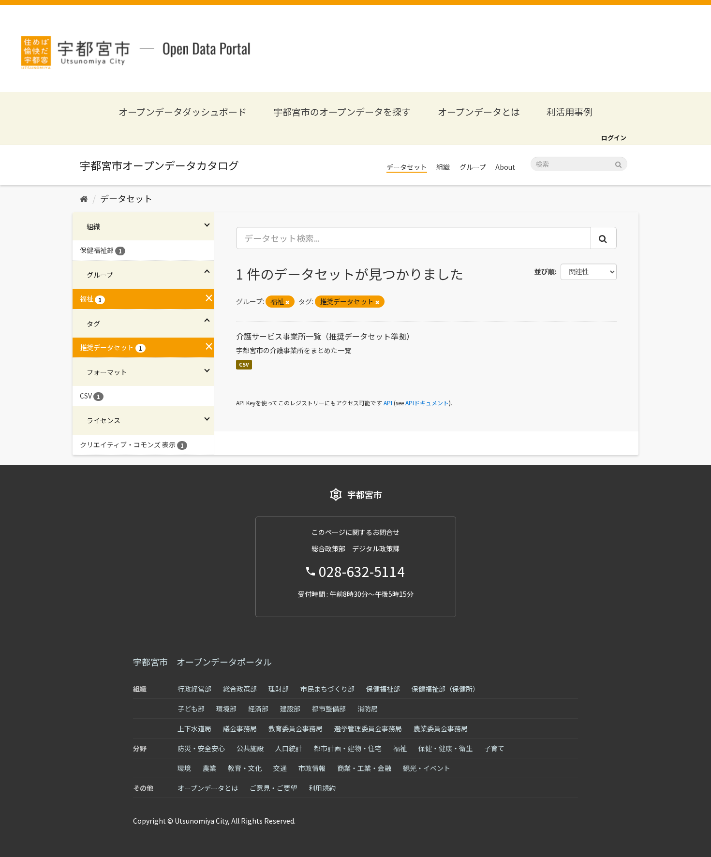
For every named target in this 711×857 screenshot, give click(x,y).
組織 (443, 167)
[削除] (287, 302)
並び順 (544, 271)
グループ (472, 167)
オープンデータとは (479, 111)
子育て (494, 748)
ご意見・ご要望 (273, 788)
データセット (406, 167)
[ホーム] (84, 198)
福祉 (400, 748)
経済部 (258, 708)
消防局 (367, 708)
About (505, 167)
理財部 (278, 689)
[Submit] (618, 163)
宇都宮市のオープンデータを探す (342, 111)
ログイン (613, 137)
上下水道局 (194, 728)
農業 (209, 768)
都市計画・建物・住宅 (348, 748)
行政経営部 (194, 689)
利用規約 (322, 788)
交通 (280, 768)
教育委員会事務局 (295, 728)
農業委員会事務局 (441, 728)
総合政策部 (240, 689)
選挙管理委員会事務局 (368, 728)
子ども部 (191, 708)
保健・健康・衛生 (445, 748)
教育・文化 (245, 768)
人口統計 (288, 748)
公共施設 (250, 748)
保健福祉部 (383, 689)
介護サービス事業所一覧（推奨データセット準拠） (325, 336)
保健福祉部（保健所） (445, 689)
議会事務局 (240, 728)
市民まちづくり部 (327, 689)
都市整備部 (329, 708)
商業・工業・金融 (364, 768)
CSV (244, 364)
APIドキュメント (427, 403)
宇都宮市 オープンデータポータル (202, 661)
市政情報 (312, 768)
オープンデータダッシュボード (182, 111)
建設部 (290, 708)
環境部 (226, 708)
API (388, 403)
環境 (184, 768)
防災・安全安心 (201, 748)
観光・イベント (426, 768)
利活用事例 (569, 111)
